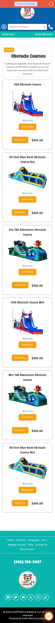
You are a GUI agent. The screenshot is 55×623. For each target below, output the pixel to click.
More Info (28, 120)
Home (10, 540)
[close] (51, 4)
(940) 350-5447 (44, 34)
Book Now (20, 139)
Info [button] (43, 540)
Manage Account (17, 544)
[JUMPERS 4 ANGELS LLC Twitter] (16, 597)
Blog (30, 544)
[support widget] (48, 616)
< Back (9, 50)
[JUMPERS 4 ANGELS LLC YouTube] (23, 597)
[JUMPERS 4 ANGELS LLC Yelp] (31, 597)
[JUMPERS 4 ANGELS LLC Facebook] (8, 597)
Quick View (27, 126)
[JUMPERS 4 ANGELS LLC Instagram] (38, 597)
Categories (33, 540)
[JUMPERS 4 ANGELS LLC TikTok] (45, 597)
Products (20, 540)
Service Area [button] (27, 549)
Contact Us (41, 544)
